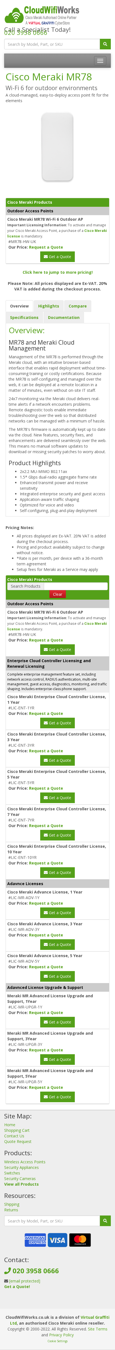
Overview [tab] (19, 306)
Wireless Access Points (24, 1161)
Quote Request (18, 1141)
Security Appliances (21, 1167)
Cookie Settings (57, 1341)
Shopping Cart (17, 1130)
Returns (11, 1209)
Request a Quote (46, 247)
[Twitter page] (57, 1303)
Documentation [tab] (64, 317)
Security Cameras (20, 1178)
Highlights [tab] (48, 306)
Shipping (11, 1204)
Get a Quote (59, 256)
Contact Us (14, 1135)
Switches (12, 1173)
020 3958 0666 (25, 32)
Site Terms (97, 1329)
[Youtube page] (66, 1303)
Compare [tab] (78, 306)
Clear (57, 594)
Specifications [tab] (24, 317)
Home (9, 1124)
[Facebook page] (48, 1303)
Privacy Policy (61, 1334)
